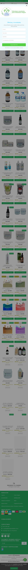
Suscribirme (14, 44)
